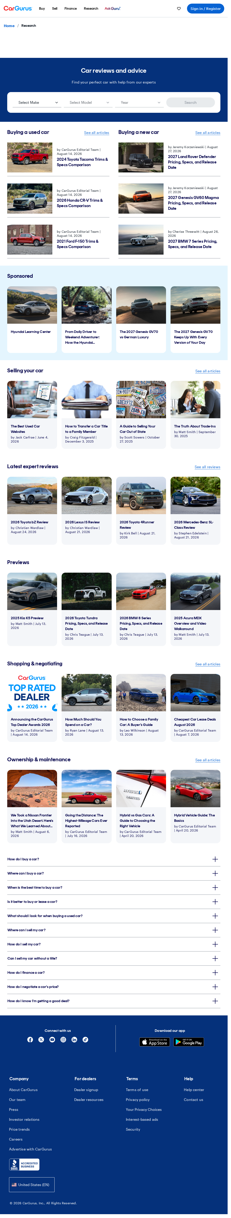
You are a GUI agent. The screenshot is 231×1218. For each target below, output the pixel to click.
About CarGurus (23, 1089)
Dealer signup (86, 1089)
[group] (32, 319)
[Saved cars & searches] (178, 8)
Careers (16, 1139)
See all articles (96, 132)
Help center (194, 1089)
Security (133, 1129)
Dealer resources (89, 1099)
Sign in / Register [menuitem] (206, 8)
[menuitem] (42, 8)
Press (13, 1109)
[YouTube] (52, 1041)
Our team (17, 1099)
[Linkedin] (74, 1041)
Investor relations (24, 1119)
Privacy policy (138, 1099)
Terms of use (137, 1089)
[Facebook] (30, 1041)
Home (9, 25)
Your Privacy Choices (144, 1109)
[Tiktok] (85, 1041)
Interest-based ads (142, 1119)
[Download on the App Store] (154, 1042)
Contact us (193, 1099)
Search (191, 102)
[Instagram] (63, 1041)
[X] (41, 1041)
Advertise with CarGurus (30, 1149)
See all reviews (207, 467)
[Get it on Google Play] (188, 1042)
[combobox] (32, 1184)
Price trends (19, 1129)
